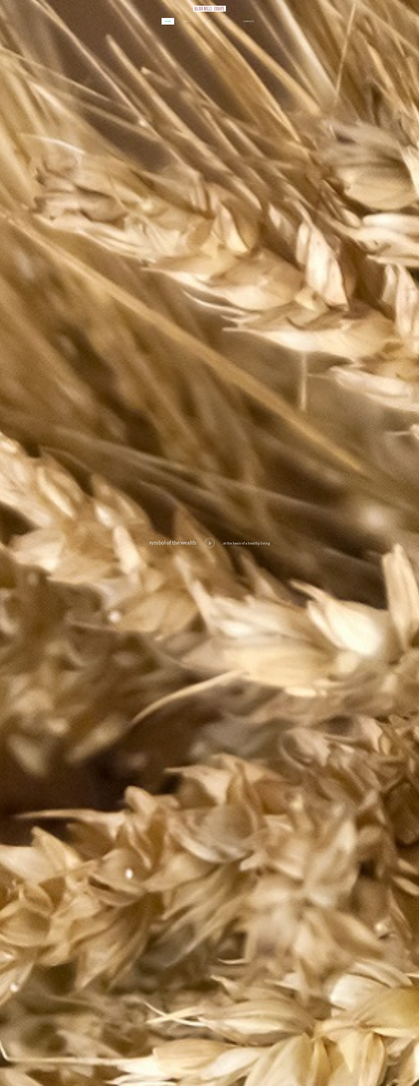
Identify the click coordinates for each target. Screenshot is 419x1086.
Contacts (249, 21)
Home (168, 21)
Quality (227, 21)
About (186, 21)
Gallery (206, 21)
